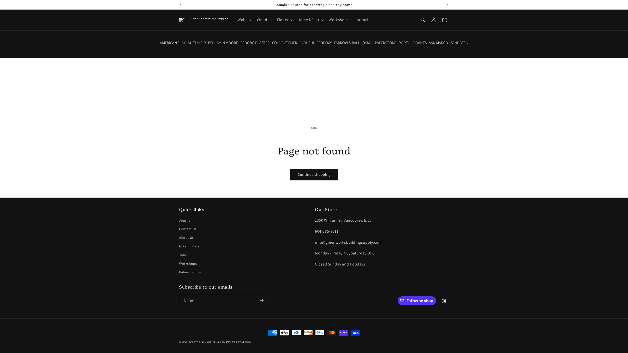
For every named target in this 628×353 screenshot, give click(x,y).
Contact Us (187, 229)
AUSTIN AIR (197, 42)
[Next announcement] (447, 4)
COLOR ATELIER (284, 42)
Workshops (188, 263)
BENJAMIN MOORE (223, 42)
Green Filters (189, 246)
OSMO (367, 42)
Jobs (183, 255)
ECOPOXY (324, 42)
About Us (186, 237)
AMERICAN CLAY (172, 42)
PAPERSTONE (385, 42)
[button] (244, 19)
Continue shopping (314, 174)
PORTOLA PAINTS (412, 42)
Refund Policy (190, 272)
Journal (185, 220)
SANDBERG (459, 42)
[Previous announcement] (180, 4)
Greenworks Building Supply (207, 341)
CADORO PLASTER (255, 42)
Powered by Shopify (238, 341)
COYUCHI (307, 42)
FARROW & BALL (347, 42)
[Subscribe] (261, 300)
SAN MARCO (438, 42)
